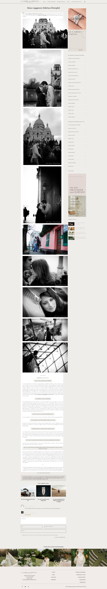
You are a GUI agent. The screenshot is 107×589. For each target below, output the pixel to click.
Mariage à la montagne (72, 162)
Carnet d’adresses (51, 1)
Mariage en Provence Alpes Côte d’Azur (74, 82)
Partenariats (53, 579)
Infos (68, 1)
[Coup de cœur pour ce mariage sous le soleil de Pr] (80, 558)
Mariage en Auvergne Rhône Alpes (73, 89)
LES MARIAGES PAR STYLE (76, 1)
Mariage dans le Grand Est (72, 96)
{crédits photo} (43, 375)
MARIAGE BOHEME (82, 579)
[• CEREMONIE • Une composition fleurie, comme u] (27, 558)
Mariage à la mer (71, 166)
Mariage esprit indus (71, 152)
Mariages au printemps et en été (73, 131)
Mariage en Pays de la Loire (72, 72)
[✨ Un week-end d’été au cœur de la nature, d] (45, 558)
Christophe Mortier (26, 15)
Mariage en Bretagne (71, 65)
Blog (44, 1)
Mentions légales (81, 586)
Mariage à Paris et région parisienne (74, 58)
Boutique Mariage (61, 1)
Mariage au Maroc (71, 113)
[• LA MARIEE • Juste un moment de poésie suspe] (9, 558)
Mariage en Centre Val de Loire (73, 68)
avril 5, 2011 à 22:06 (31, 506)
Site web (22, 530)
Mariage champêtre (71, 145)
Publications (53, 577)
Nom (22, 526)
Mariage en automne (71, 135)
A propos (53, 572)
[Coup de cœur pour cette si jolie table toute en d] (62, 558)
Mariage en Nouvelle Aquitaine (73, 75)
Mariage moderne (71, 159)
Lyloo (27, 506)
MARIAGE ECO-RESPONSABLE (80, 572)
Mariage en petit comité (72, 128)
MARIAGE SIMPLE (82, 582)
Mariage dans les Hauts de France (73, 99)
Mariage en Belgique (71, 103)
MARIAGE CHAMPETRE (81, 577)
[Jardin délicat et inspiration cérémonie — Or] (98, 558)
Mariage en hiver (71, 138)
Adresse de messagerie (49, 526)
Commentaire (23, 518)
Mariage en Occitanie (71, 79)
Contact (53, 574)
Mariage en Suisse (71, 106)
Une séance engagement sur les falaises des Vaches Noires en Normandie (59, 500)
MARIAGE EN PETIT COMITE (80, 574)
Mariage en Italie (71, 110)
